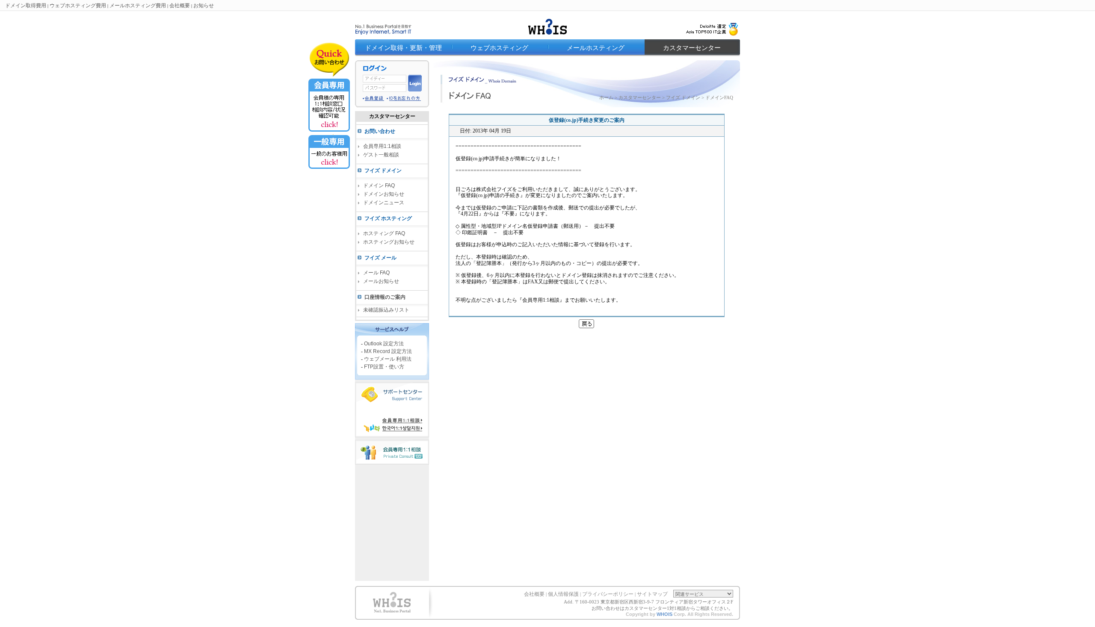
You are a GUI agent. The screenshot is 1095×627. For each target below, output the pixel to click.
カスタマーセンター (692, 47)
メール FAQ (376, 273)
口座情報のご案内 (384, 297)
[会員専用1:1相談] (329, 132)
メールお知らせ (381, 281)
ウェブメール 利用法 (387, 359)
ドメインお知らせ (383, 194)
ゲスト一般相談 (381, 155)
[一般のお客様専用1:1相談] (329, 168)
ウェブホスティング (499, 47)
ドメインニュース (383, 203)
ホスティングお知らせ (388, 242)
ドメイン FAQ (379, 185)
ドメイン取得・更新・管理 (403, 47)
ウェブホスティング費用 (78, 6)
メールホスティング (595, 47)
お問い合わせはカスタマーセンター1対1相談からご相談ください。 (662, 608)
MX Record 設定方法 (388, 351)
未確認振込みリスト (386, 310)
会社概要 (179, 6)
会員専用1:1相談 (382, 146)
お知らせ (203, 6)
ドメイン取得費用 (25, 6)
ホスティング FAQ (384, 233)
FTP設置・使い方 (384, 366)
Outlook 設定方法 (384, 343)
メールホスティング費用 (138, 6)
